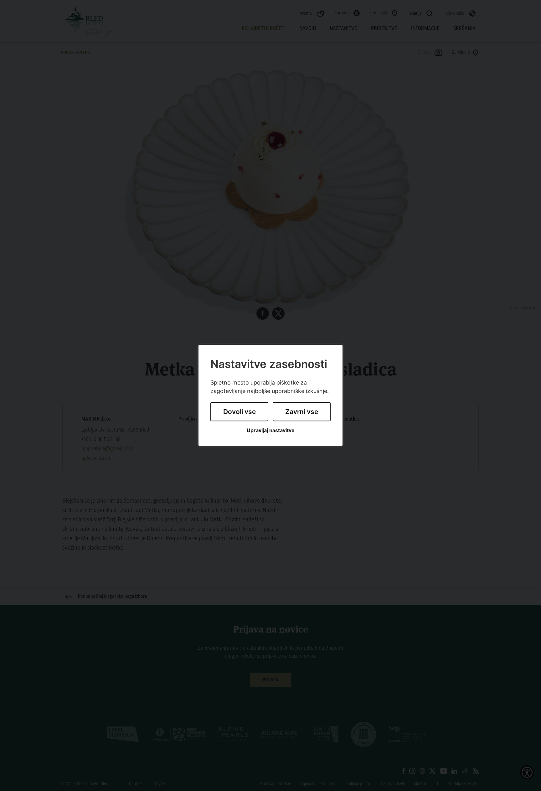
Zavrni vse (301, 412)
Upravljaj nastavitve (271, 430)
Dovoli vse (239, 412)
